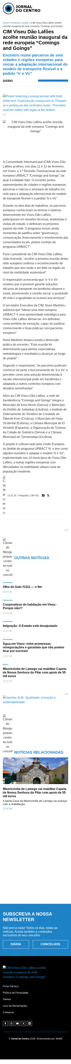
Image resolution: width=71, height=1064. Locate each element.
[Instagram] (11, 1023)
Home (6, 23)
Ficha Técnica (10, 986)
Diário (25, 23)
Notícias (16, 23)
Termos (7, 999)
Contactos (8, 1012)
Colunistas (8, 582)
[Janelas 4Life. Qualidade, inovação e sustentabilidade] (35, 702)
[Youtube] (17, 1023)
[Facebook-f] (5, 1023)
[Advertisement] (35, 861)
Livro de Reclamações (15, 1005)
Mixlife (59, 1038)
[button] (43, 495)
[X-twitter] (23, 1023)
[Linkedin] (29, 1023)
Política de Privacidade (15, 992)
